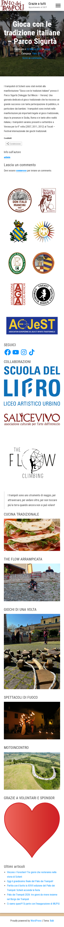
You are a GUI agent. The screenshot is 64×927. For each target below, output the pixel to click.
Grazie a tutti (37, 4)
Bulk (52, 920)
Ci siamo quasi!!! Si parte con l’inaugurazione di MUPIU (33, 903)
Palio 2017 (37, 53)
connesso (21, 170)
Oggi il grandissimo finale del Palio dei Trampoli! (30, 881)
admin (47, 49)
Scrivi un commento (32, 58)
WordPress (36, 920)
